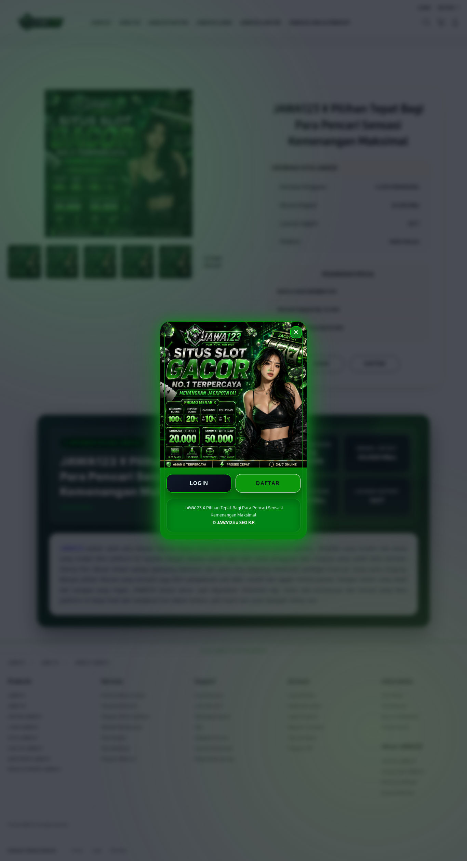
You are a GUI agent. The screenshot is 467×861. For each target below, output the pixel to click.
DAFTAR (268, 483)
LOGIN (199, 483)
